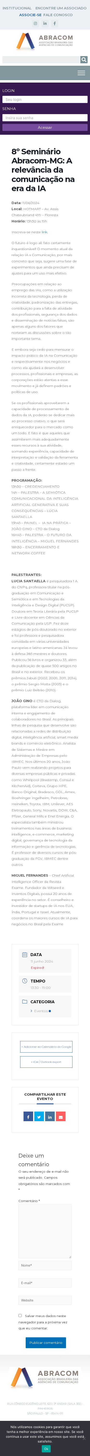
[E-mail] (61, 1116)
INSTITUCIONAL (17, 8)
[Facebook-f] (54, 23)
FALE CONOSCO (58, 15)
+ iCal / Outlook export (46, 1062)
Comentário (29, 1201)
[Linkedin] (50, 1116)
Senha (9, 108)
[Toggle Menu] (81, 73)
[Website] (45, 1301)
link (44, 232)
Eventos (41, 1011)
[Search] (84, 59)
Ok (46, 1449)
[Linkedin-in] (45, 23)
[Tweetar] (39, 1116)
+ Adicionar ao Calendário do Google (46, 1046)
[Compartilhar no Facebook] (28, 1116)
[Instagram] (35, 23)
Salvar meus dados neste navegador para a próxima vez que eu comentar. (42, 1322)
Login (8, 90)
